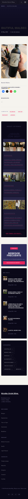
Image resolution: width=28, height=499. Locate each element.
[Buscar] (21, 2)
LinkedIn (12, 114)
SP (19, 494)
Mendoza (19, 369)
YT (12, 494)
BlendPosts (9, 359)
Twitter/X (3, 474)
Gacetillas (8, 349)
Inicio (3, 6)
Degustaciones (10, 362)
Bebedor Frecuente (5, 441)
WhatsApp (5, 114)
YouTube (3, 479)
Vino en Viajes (9, 365)
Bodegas (8, 355)
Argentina (8, 369)
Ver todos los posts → (14, 233)
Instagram (3, 470)
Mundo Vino (9, 352)
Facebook (12, 111)
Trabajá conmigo (5, 461)
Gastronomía (4, 427)
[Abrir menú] (25, 2)
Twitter (20, 111)
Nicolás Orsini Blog (8, 2)
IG (8, 494)
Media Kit (3, 465)
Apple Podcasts (4, 450)
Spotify (3, 446)
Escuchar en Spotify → (14, 262)
